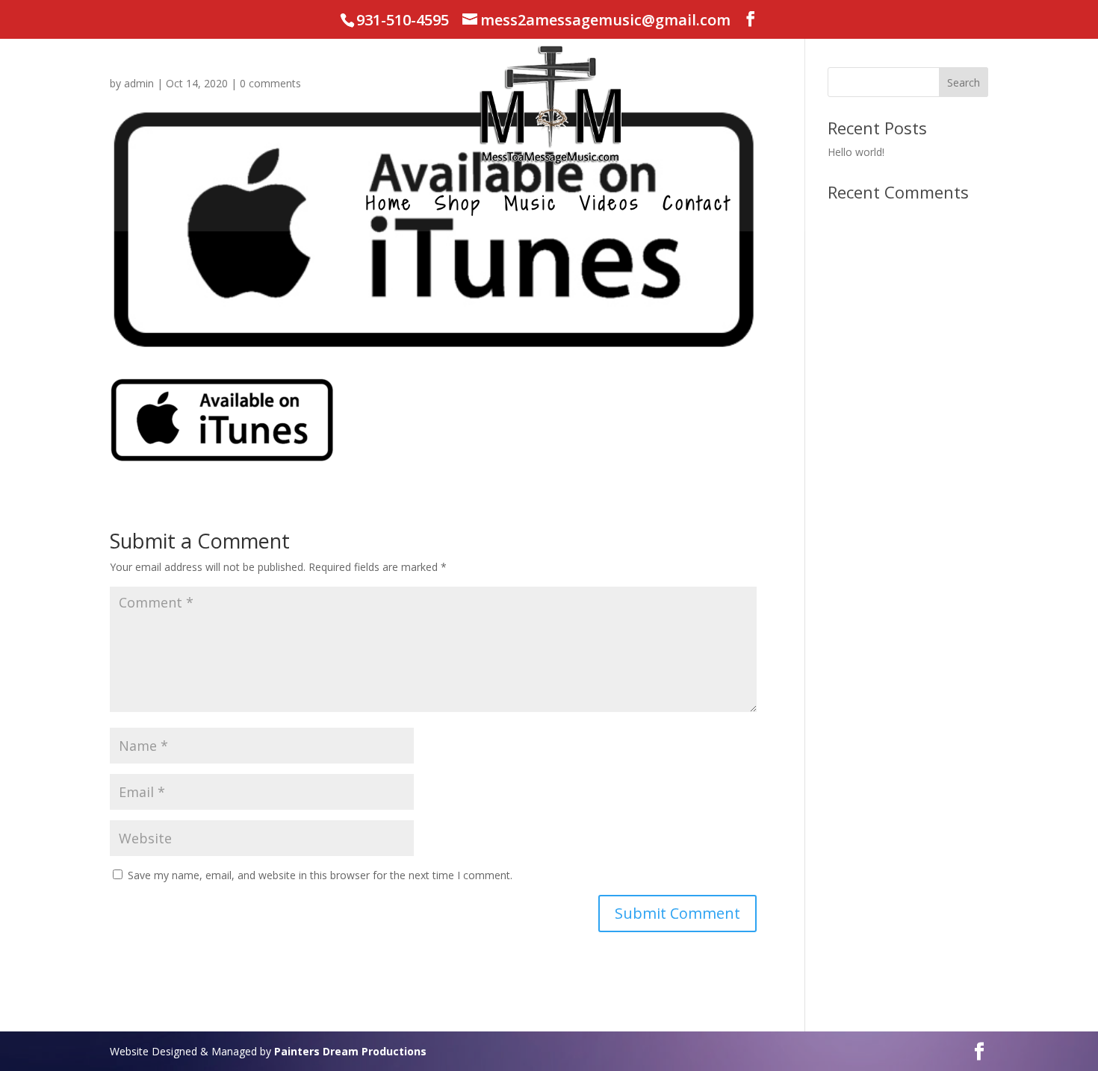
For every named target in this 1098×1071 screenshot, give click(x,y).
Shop (459, 207)
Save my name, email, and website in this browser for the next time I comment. (320, 875)
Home (389, 207)
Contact (697, 207)
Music (531, 207)
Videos (610, 207)
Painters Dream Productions (350, 1051)
